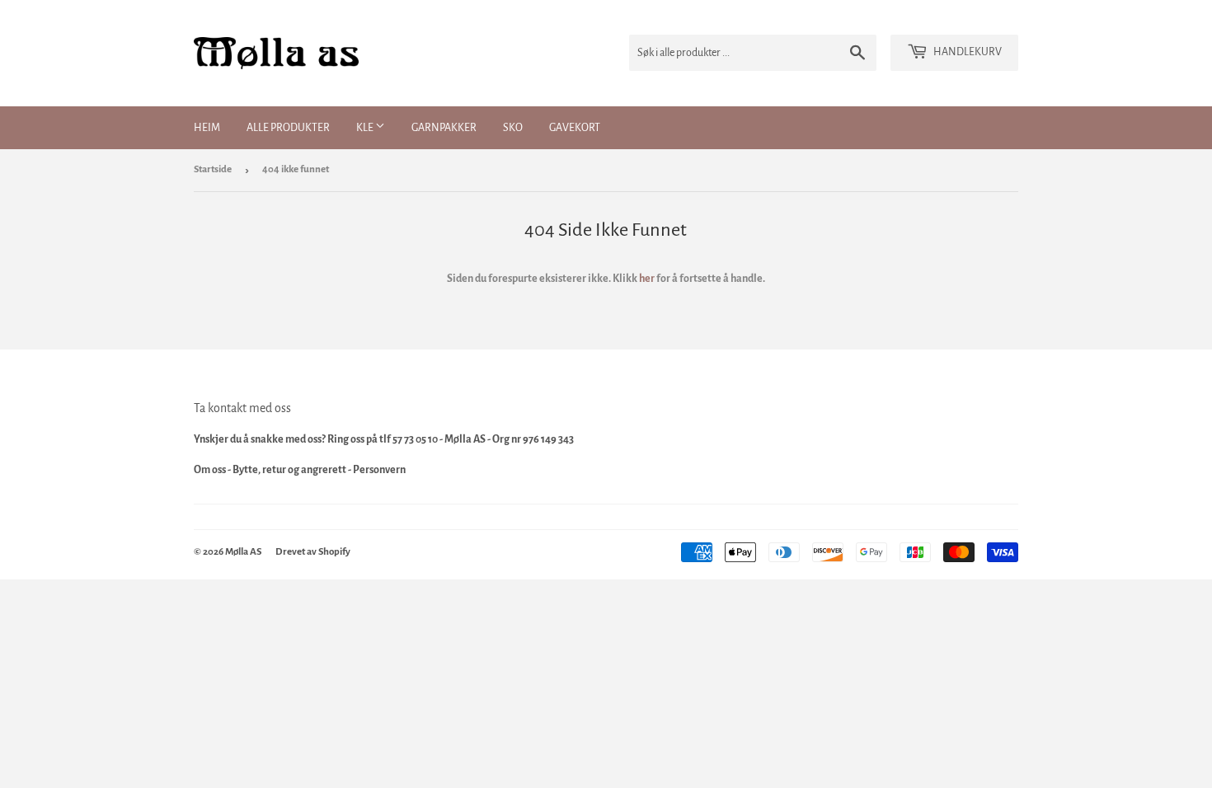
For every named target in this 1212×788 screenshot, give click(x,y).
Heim (207, 128)
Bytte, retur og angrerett (289, 470)
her (647, 278)
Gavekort (574, 128)
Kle (365, 128)
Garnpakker (444, 128)
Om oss (210, 470)
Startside (213, 169)
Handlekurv (967, 52)
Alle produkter (288, 128)
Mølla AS (243, 551)
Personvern (379, 470)
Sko (513, 128)
